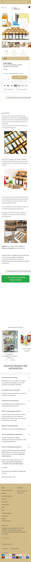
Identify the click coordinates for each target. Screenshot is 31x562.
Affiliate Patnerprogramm (6, 520)
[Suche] (5, 7)
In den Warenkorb (19, 78)
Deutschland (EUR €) (7, 544)
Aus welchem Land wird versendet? (11, 390)
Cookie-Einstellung (6, 513)
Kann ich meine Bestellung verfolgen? (11, 411)
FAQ (3, 510)
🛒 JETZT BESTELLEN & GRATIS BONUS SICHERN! (15, 279)
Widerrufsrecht (5, 504)
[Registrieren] (24, 538)
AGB (3, 507)
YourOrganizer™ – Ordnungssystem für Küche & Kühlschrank (9, 356)
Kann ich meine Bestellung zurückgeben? (12, 434)
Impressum (4, 501)
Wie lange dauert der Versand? (10, 377)
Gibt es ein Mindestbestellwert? (10, 425)
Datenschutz (5, 516)
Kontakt (4, 493)
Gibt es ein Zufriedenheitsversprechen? (12, 447)
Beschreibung (5, 113)
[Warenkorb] (28, 7)
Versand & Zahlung (6, 496)
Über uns (4, 499)
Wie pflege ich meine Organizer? (10, 400)
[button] (19, 81)
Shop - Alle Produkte (7, 490)
